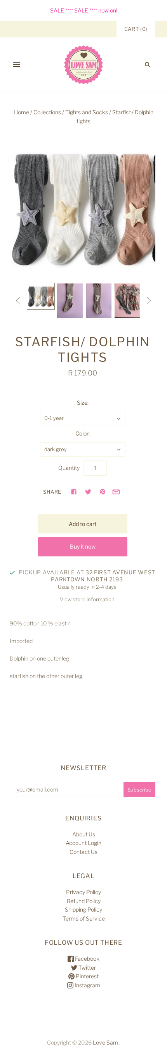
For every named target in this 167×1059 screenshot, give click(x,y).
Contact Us (83, 851)
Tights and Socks (86, 112)
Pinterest (87, 976)
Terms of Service (84, 918)
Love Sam (105, 1042)
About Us (83, 834)
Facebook (86, 958)
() (136, 29)
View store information (87, 599)
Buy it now (83, 546)
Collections (47, 112)
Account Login (83, 842)
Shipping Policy (83, 909)
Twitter (86, 967)
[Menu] (16, 64)
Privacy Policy (83, 892)
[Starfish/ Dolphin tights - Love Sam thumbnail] (41, 296)
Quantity (69, 467)
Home (21, 112)
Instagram (86, 985)
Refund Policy (84, 901)
